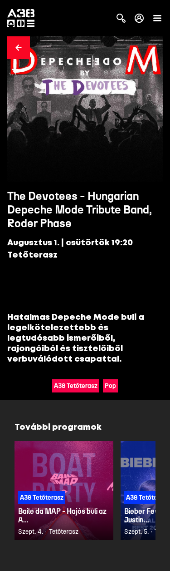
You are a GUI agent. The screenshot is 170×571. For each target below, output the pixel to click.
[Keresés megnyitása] (121, 18)
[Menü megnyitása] (157, 18)
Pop (110, 386)
